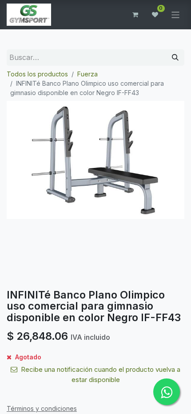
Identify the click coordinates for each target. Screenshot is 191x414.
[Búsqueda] (175, 57)
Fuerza (87, 74)
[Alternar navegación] (176, 14)
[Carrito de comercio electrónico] (135, 15)
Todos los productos (37, 74)
